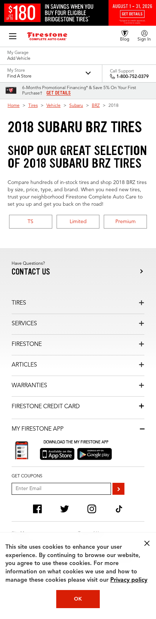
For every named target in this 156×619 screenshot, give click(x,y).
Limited (78, 221)
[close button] (147, 543)
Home (14, 106)
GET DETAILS (58, 93)
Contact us (31, 272)
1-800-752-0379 (132, 77)
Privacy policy (128, 580)
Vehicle (53, 106)
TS (30, 221)
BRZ (96, 106)
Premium (125, 221)
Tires (33, 106)
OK (78, 599)
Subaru (76, 106)
